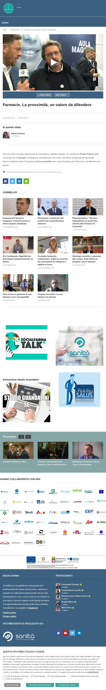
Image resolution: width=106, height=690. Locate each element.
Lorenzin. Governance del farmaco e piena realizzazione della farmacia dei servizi (51, 463)
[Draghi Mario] (58, 603)
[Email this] (26, 181)
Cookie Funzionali (39, 676)
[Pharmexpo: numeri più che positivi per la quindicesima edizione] (53, 206)
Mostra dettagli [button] (12, 685)
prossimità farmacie (54, 172)
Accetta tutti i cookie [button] (67, 685)
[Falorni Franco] (6, 135)
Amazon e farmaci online (14, 462)
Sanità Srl (33, 608)
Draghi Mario (68, 602)
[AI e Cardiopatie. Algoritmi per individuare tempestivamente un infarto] (18, 244)
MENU (6, 23)
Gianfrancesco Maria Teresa (75, 596)
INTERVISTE (23, 118)
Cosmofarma (29, 172)
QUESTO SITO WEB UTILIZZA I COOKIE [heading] (23, 652)
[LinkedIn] (79, 633)
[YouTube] (65, 633)
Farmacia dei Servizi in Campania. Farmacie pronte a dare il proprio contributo (16, 221)
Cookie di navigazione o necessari (17, 676)
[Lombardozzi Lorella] (58, 591)
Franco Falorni (40, 172)
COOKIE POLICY (93, 672)
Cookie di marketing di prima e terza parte (85, 676)
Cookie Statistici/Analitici (58, 676)
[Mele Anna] (58, 609)
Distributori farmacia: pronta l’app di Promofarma (85, 463)
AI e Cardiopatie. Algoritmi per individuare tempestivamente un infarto (18, 259)
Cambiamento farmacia (15, 172)
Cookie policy (9, 612)
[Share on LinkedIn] (19, 181)
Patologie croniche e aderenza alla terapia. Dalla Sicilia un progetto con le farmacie (86, 259)
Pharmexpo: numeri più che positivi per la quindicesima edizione (51, 221)
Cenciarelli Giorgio (70, 584)
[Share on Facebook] (5, 181)
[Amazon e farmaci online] (18, 450)
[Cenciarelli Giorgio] (58, 586)
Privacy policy (9, 616)
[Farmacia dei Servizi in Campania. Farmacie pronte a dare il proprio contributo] (18, 206)
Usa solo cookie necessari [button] (40, 685)
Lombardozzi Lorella (71, 590)
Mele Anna (66, 607)
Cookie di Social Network (14, 679)
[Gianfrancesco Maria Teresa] (58, 597)
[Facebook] (58, 633)
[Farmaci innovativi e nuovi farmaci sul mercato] (53, 282)
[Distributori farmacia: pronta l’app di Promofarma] (87, 450)
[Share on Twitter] (12, 181)
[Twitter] (72, 633)
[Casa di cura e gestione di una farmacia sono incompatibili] (18, 282)
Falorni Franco (18, 133)
